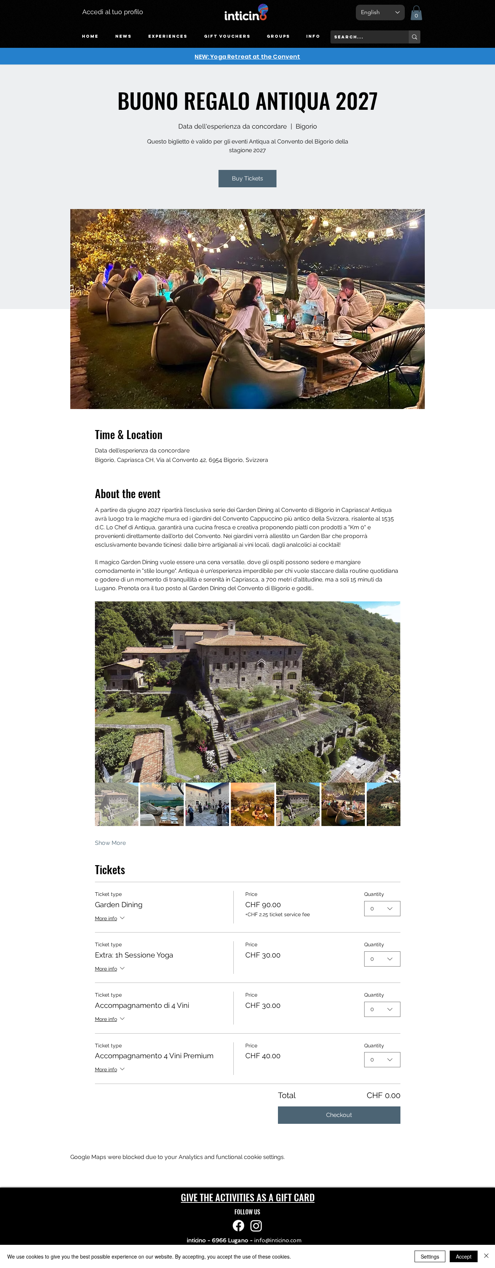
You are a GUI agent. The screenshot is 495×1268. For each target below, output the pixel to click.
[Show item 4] (252, 804)
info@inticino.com (277, 1240)
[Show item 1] (116, 804)
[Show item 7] (388, 804)
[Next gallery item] (392, 692)
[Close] (486, 1256)
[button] (168, 36)
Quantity (374, 894)
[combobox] (382, 908)
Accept (463, 1256)
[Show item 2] (162, 804)
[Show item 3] (207, 804)
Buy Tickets (247, 178)
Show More (110, 842)
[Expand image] (247, 692)
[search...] (414, 36)
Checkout (339, 1114)
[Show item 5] (298, 804)
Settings (430, 1256)
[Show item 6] (343, 804)
